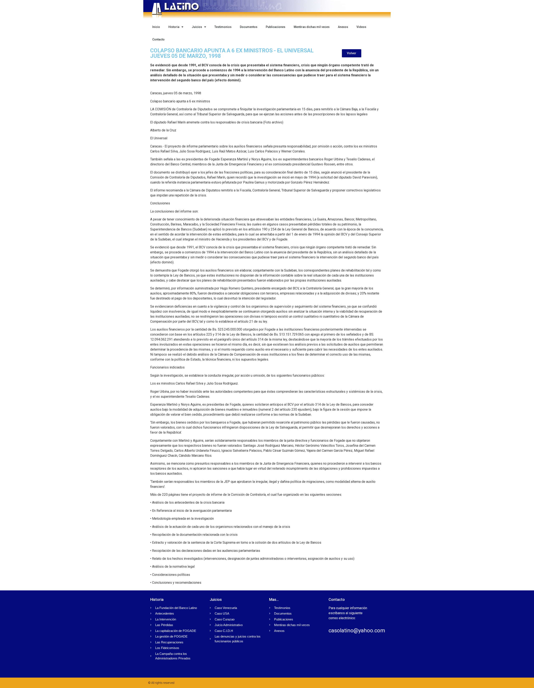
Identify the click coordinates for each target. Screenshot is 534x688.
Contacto (158, 39)
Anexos (343, 27)
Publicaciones (275, 27)
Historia (173, 27)
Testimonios (223, 27)
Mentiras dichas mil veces (312, 27)
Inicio (156, 27)
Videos (361, 27)
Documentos (248, 27)
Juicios (197, 27)
